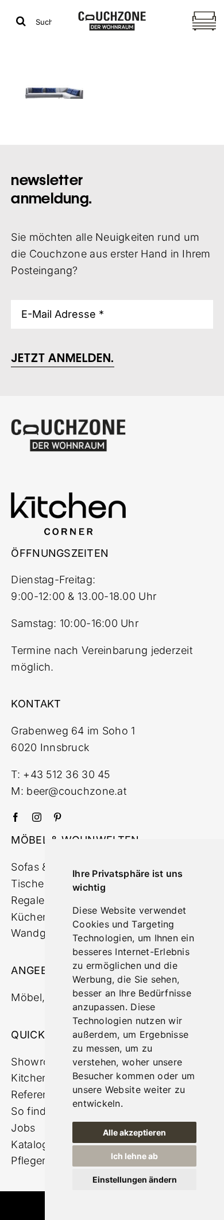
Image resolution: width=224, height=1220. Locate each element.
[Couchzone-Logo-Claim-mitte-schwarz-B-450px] (112, 16)
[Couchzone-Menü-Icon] (204, 13)
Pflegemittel (39, 1160)
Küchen (30, 917)
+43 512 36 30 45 (66, 774)
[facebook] (15, 817)
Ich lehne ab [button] (134, 1156)
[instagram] (36, 817)
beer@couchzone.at (76, 791)
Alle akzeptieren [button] (134, 1132)
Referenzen (39, 1094)
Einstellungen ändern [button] (134, 1179)
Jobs (23, 1128)
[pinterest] (57, 817)
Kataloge (32, 1144)
